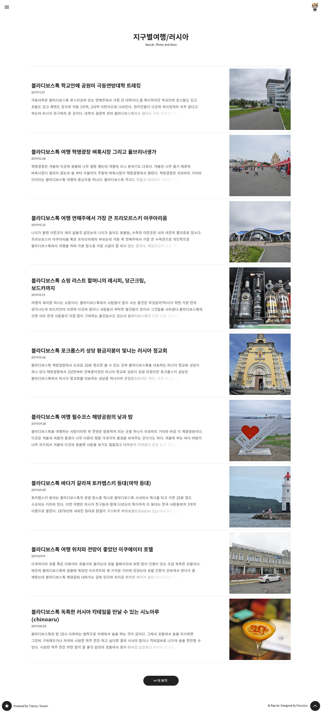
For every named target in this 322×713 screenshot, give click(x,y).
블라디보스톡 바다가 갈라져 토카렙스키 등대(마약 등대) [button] (161, 497)
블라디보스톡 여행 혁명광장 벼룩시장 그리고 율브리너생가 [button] (161, 166)
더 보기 (162, 680)
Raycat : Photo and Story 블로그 (6, 706)
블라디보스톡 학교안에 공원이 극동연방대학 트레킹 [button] (161, 99)
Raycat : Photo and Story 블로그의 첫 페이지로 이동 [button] (161, 7)
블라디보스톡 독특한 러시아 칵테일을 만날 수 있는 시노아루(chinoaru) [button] (161, 629)
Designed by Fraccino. (294, 705)
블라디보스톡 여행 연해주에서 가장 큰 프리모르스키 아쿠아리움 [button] (161, 232)
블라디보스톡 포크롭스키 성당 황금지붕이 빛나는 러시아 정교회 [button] (161, 364)
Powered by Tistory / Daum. (31, 706)
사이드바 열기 (6, 7)
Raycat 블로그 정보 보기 (315, 7)
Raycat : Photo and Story (161, 44)
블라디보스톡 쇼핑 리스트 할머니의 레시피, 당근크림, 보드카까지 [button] (161, 298)
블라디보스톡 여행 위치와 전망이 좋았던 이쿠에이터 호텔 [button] (161, 563)
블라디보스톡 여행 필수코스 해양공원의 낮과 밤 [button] (161, 431)
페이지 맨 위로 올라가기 (315, 706)
